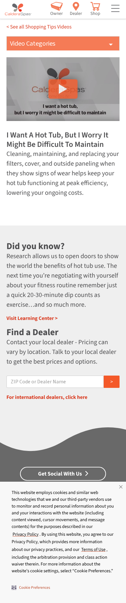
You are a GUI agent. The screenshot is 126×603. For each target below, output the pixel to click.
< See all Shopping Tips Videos (38, 27)
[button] (30, 587)
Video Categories (32, 43)
